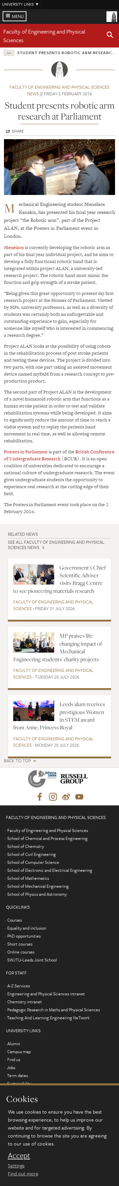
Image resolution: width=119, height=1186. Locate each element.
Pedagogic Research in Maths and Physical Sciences (53, 1009)
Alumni (13, 1043)
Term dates (17, 1075)
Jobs (11, 1067)
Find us (13, 1059)
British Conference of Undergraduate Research (59, 455)
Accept (19, 1155)
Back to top (17, 761)
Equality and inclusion (26, 928)
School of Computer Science (33, 862)
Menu (18, 16)
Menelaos (14, 247)
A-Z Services (18, 985)
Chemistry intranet (24, 1001)
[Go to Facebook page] (40, 797)
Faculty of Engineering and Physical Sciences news (59, 90)
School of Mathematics (28, 878)
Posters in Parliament (26, 451)
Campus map (19, 1051)
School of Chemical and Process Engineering (47, 838)
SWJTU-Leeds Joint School (32, 960)
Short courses (19, 944)
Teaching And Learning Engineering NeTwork (48, 1017)
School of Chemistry (25, 846)
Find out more (23, 1173)
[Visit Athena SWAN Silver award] (44, 780)
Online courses (20, 952)
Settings (16, 1165)
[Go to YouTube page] (79, 797)
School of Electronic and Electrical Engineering (49, 870)
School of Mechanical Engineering (38, 886)
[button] (110, 36)
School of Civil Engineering (31, 854)
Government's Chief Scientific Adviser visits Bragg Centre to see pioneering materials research (59, 579)
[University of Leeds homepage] (111, 16)
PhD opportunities (24, 936)
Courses (14, 920)
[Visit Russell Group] (75, 780)
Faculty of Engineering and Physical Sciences (53, 605)
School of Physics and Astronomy (37, 894)
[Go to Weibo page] (66, 797)
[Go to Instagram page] (53, 797)
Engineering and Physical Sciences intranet (46, 993)
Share (18, 131)
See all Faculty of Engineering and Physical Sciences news (56, 544)
